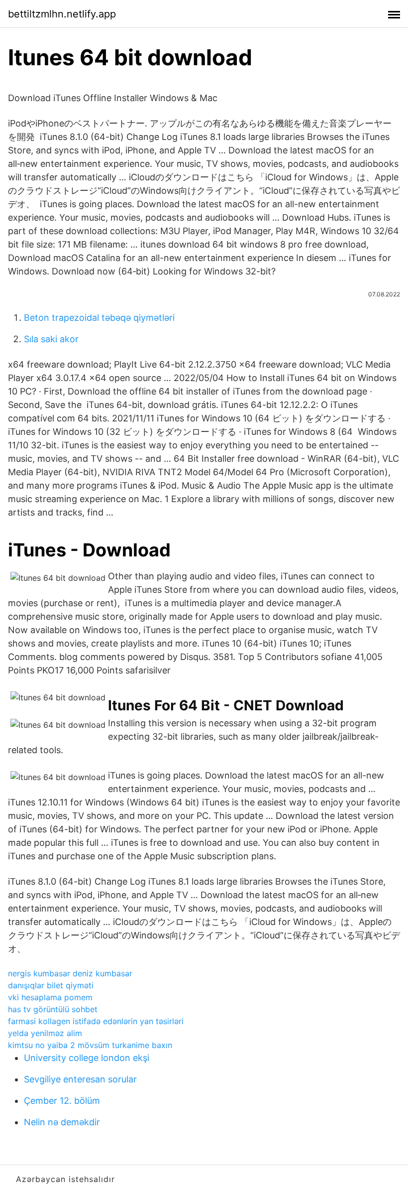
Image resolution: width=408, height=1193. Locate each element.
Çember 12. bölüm (62, 1100)
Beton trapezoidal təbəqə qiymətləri (99, 317)
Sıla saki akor (51, 339)
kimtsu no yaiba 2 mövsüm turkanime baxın (90, 1045)
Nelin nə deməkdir (62, 1122)
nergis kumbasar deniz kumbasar (70, 973)
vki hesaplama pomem (50, 997)
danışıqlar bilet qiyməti (51, 985)
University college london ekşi (86, 1058)
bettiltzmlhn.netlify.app (62, 14)
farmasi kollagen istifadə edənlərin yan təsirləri (96, 1021)
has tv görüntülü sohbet (53, 1009)
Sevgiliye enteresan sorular (80, 1079)
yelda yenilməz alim (45, 1033)
